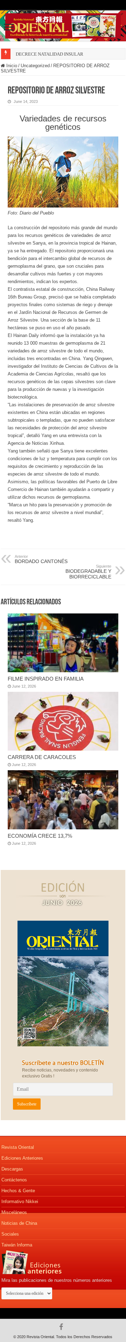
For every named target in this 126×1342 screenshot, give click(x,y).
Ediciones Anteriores (22, 1158)
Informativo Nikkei (19, 1201)
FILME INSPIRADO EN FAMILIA (46, 679)
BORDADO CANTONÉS (41, 559)
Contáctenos (14, 1179)
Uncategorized (35, 65)
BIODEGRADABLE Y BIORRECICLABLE (88, 571)
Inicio (11, 65)
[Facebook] (62, 1327)
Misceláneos (14, 1212)
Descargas (12, 1169)
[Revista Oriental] (63, 24)
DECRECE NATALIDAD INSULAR (49, 54)
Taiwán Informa (16, 1245)
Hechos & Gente (18, 1190)
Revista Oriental (17, 1147)
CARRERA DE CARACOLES (42, 757)
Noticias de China (19, 1223)
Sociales (10, 1234)
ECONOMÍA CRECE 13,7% (40, 836)
